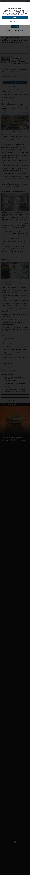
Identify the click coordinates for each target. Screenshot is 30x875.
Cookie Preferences (15, 21)
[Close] (27, 4)
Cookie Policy (20, 14)
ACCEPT (15, 17)
